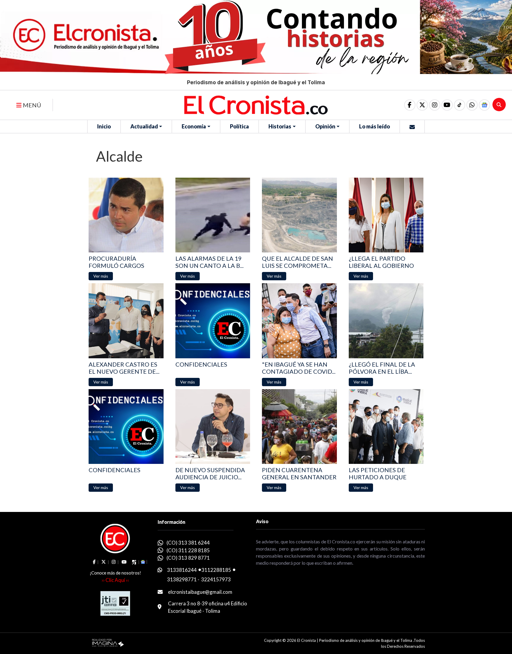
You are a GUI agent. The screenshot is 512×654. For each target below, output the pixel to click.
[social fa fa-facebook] (409, 105)
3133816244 (182, 570)
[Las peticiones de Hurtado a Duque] (386, 426)
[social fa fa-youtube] (447, 105)
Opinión (325, 126)
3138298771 (182, 579)
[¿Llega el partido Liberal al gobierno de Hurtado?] (386, 215)
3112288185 (216, 570)
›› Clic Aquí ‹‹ (115, 580)
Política (239, 126)
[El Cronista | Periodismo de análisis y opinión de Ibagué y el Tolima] (256, 104)
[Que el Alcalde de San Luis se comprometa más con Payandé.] (299, 215)
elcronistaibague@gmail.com (200, 592)
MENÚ (31, 105)
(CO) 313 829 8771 (188, 558)
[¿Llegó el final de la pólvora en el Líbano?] (386, 320)
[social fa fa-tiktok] (459, 105)
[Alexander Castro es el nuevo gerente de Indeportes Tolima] (126, 320)
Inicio (104, 126)
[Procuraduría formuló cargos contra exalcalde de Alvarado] (126, 215)
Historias (279, 126)
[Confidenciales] (212, 320)
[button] (472, 105)
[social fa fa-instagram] (434, 105)
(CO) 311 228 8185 (188, 550)
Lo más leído (374, 126)
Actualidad (144, 126)
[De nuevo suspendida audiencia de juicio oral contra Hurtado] (212, 426)
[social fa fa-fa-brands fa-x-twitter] (422, 105)
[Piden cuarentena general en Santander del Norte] (299, 426)
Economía (194, 126)
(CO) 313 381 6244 (188, 543)
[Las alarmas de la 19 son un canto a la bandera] (212, 215)
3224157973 (216, 579)
